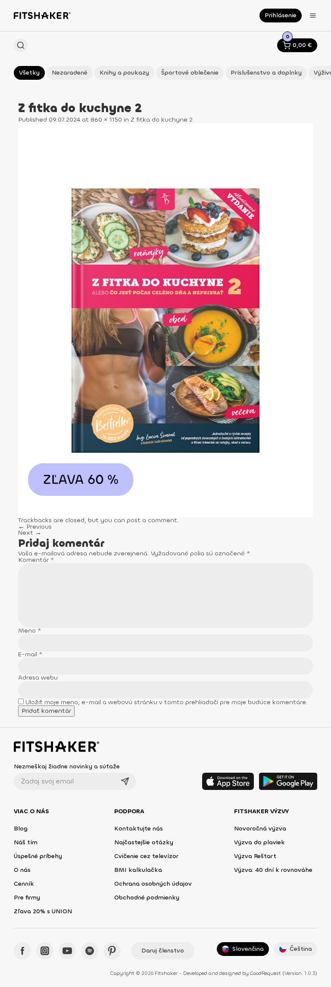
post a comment (152, 520)
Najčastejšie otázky (143, 842)
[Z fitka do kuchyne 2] (165, 320)
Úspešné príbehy (38, 856)
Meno (29, 631)
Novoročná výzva (260, 828)
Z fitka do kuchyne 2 (162, 120)
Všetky (29, 73)
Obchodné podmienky (146, 897)
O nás (22, 870)
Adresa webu (38, 678)
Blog (21, 828)
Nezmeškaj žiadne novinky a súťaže (67, 766)
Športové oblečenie (190, 73)
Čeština (301, 949)
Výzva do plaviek (259, 842)
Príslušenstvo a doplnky (266, 73)
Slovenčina (248, 949)
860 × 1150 (106, 120)
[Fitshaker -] (42, 15)
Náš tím (25, 842)
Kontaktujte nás (138, 828)
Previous (35, 527)
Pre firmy (27, 897)
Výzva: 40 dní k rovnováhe (273, 870)
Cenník (24, 884)
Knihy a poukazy (124, 73)
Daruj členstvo (162, 950)
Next (29, 533)
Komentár (36, 560)
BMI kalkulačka (138, 870)
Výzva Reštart (255, 856)
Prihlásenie (281, 15)
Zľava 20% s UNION (43, 911)
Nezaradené (69, 73)
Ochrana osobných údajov (153, 884)
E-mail (30, 654)
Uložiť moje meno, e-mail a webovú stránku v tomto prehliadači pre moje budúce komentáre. (166, 702)
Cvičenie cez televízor (146, 856)
